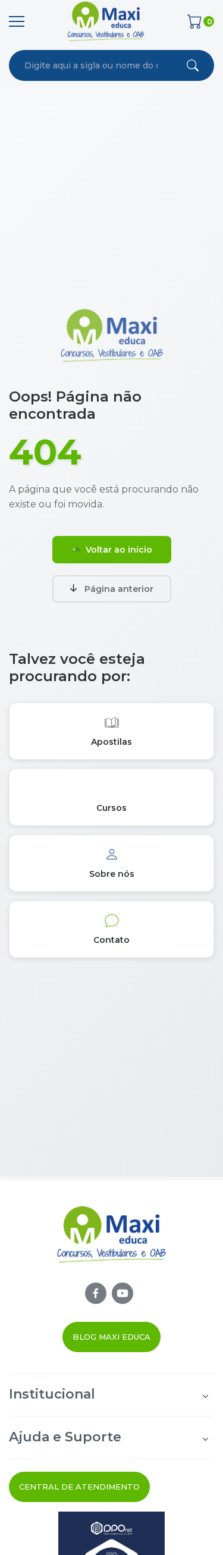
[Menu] (16, 21)
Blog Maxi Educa (111, 1336)
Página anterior (118, 589)
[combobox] (91, 65)
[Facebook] (95, 1293)
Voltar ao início (119, 549)
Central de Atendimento (79, 1486)
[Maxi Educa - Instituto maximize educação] (111, 1243)
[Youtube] (122, 1293)
